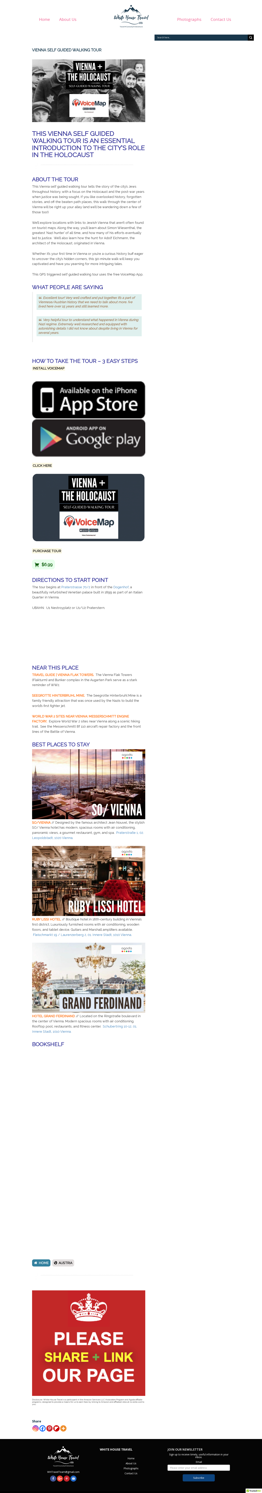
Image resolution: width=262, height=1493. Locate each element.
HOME (44, 1263)
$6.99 (46, 564)
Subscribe (198, 1477)
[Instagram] (35, 1428)
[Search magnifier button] (251, 38)
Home (35, 19)
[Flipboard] (56, 1428)
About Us (58, 19)
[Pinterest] (49, 1428)
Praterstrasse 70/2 (75, 587)
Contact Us (211, 19)
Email (199, 1462)
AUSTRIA (65, 1263)
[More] (63, 1428)
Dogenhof (121, 587)
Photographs (180, 19)
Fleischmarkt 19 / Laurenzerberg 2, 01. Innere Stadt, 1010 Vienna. (82, 935)
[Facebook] (42, 1428)
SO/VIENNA (41, 822)
